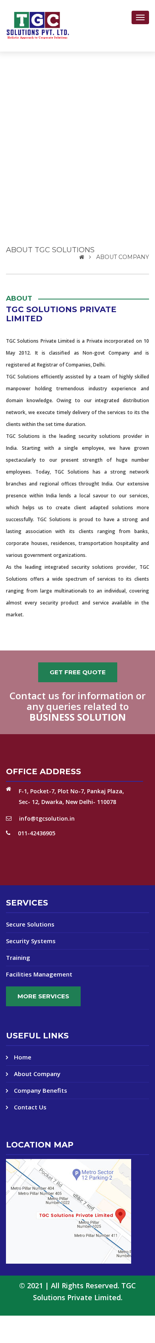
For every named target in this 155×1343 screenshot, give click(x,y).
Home (22, 1057)
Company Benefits (40, 1090)
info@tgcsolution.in (47, 818)
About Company (37, 1074)
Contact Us (30, 1107)
